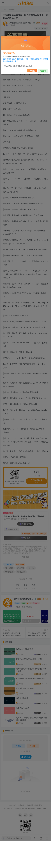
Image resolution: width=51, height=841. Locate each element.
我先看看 (43, 70)
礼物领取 (32, 70)
